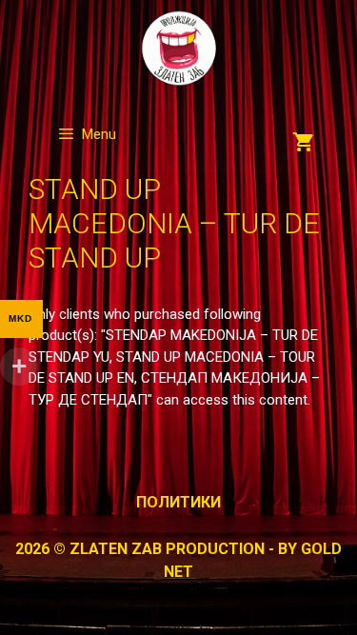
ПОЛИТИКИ (178, 502)
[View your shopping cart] (303, 144)
